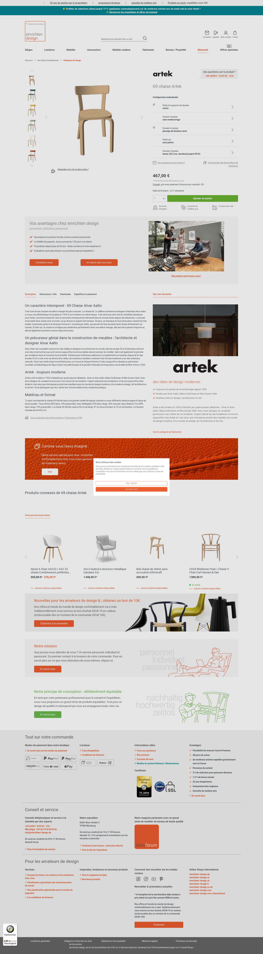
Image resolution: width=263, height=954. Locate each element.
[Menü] (15, 925)
